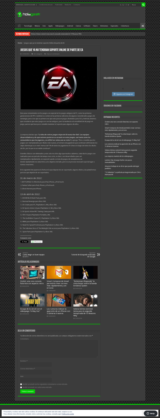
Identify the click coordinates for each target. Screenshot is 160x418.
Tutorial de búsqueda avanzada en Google (83, 255)
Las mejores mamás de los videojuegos (44, 34)
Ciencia (78, 26)
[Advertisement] (98, 14)
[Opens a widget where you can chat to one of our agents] (151, 414)
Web (22, 376)
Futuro (95, 26)
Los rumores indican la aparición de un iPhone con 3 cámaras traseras (58, 311)
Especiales (114, 26)
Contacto (77, 5)
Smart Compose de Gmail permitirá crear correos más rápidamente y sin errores (58, 284)
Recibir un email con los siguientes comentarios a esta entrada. (45, 384)
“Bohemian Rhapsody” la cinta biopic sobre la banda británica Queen (85, 283)
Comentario (24, 339)
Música (37, 26)
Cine (44, 26)
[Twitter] (128, 4)
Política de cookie (68, 414)
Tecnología (28, 26)
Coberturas (125, 26)
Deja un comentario (53, 54)
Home (20, 43)
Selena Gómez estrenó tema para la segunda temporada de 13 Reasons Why (84, 312)
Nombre (24, 361)
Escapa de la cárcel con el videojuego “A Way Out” (31, 310)
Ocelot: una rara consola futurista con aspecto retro (32, 282)
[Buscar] (143, 5)
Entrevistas (104, 26)
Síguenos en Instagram (124, 94)
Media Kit (68, 5)
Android (70, 26)
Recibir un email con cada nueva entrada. (37, 387)
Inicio (19, 25)
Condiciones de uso (46, 5)
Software (87, 26)
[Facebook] (126, 4)
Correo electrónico (27, 369)
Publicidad (58, 5)
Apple (50, 26)
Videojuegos (59, 26)
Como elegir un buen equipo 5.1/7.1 (33, 255)
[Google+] (123, 4)
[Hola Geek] (28, 14)
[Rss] (121, 4)
